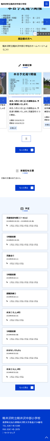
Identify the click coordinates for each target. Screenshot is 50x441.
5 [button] (48, 33)
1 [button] (37, 33)
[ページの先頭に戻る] (46, 437)
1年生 (12, 225)
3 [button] (43, 33)
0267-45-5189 (13, 425)
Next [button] (46, 22)
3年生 (21, 225)
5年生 (31, 225)
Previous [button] (3, 22)
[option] (25, 22)
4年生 (26, 225)
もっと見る (23, 149)
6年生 (36, 225)
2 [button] (40, 33)
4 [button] (46, 33)
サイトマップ (9, 432)
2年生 (16, 225)
